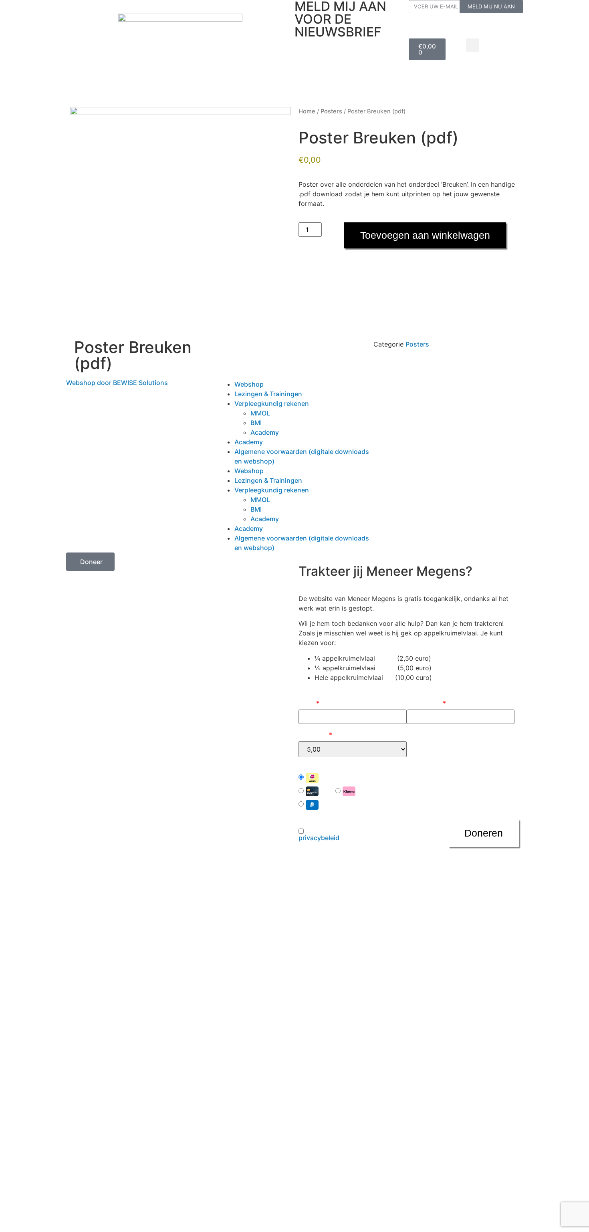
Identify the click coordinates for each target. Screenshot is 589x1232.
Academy (264, 432)
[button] (472, 45)
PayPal (330, 804)
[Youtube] (425, 389)
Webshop (310, 46)
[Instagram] (403, 389)
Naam (309, 703)
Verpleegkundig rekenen (327, 62)
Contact (308, 94)
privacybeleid (319, 838)
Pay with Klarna (379, 791)
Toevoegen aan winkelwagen (425, 235)
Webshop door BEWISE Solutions (117, 383)
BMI (256, 423)
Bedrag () (315, 735)
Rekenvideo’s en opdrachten (362, 46)
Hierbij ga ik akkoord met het (347, 834)
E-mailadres (426, 703)
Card (327, 791)
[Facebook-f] (381, 389)
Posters (331, 111)
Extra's (373, 78)
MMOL (260, 413)
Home (307, 111)
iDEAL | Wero (340, 777)
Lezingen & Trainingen (324, 78)
